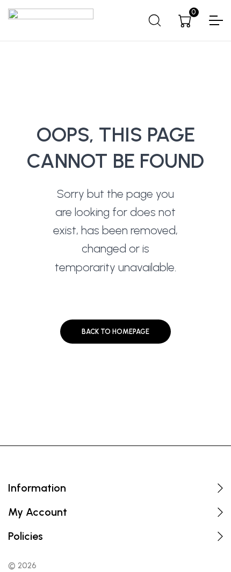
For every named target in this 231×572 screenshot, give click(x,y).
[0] (185, 20)
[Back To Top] (202, 543)
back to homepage (115, 332)
